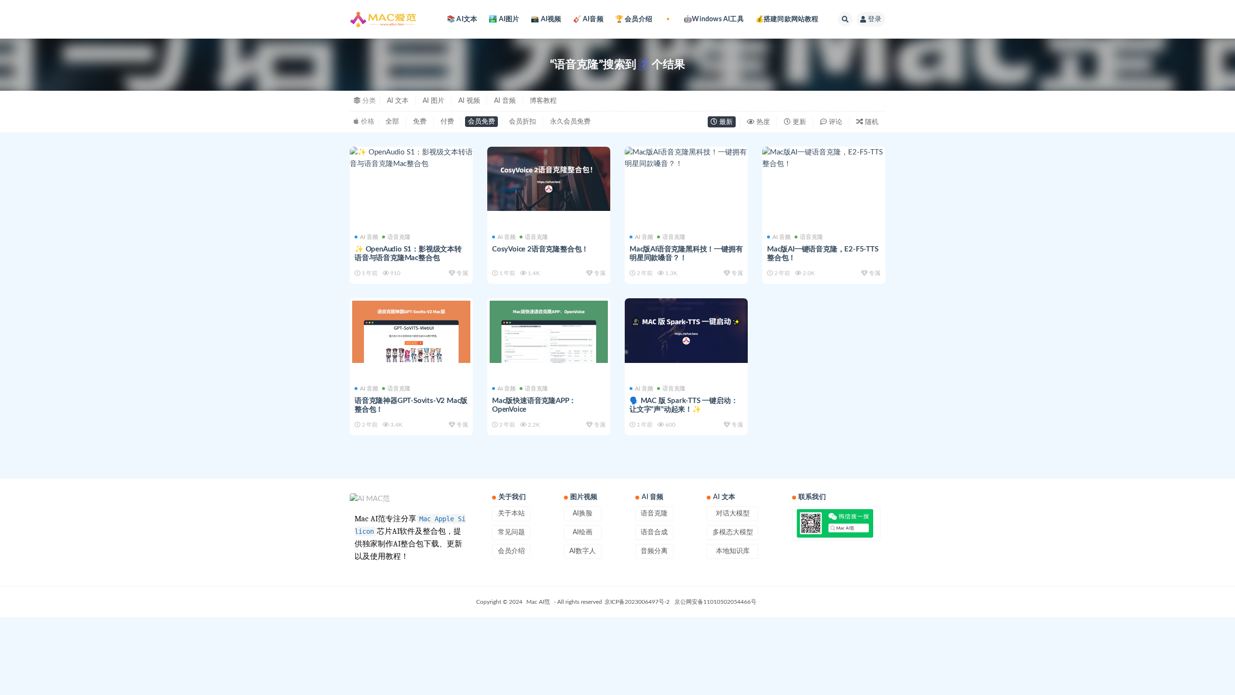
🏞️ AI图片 (504, 19)
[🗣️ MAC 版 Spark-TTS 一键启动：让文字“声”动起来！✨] (686, 330)
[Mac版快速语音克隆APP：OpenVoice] (548, 331)
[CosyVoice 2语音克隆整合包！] (548, 179)
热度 (762, 122)
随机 (870, 122)
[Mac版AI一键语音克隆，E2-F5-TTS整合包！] (823, 158)
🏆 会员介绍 (633, 19)
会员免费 (481, 121)
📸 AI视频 (546, 19)
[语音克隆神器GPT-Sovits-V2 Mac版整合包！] (411, 331)
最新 (725, 122)
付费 (447, 121)
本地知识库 (733, 551)
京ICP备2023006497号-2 (637, 602)
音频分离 (654, 551)
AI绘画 (582, 532)
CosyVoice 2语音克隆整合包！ (540, 249)
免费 (419, 121)
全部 (392, 121)
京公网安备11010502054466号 (715, 602)
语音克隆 (399, 237)
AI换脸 (582, 513)
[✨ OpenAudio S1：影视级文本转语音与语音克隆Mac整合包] (411, 158)
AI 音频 (505, 100)
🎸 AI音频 (588, 19)
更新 (798, 122)
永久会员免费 (570, 121)
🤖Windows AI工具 (714, 19)
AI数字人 (582, 551)
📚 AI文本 (462, 19)
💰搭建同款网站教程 (787, 19)
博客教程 (543, 100)
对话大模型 (733, 513)
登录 (874, 19)
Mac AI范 (538, 602)
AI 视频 (469, 100)
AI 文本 (398, 100)
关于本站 (511, 513)
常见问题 (511, 532)
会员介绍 (511, 551)
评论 (834, 122)
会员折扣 (522, 121)
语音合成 (654, 532)
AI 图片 (433, 100)
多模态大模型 (733, 532)
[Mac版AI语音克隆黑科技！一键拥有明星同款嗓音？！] (686, 158)
